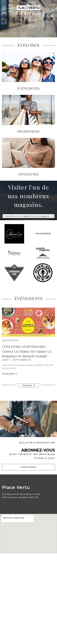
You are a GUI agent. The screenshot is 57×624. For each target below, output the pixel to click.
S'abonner (28, 467)
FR (54, 5)
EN (50, 5)
